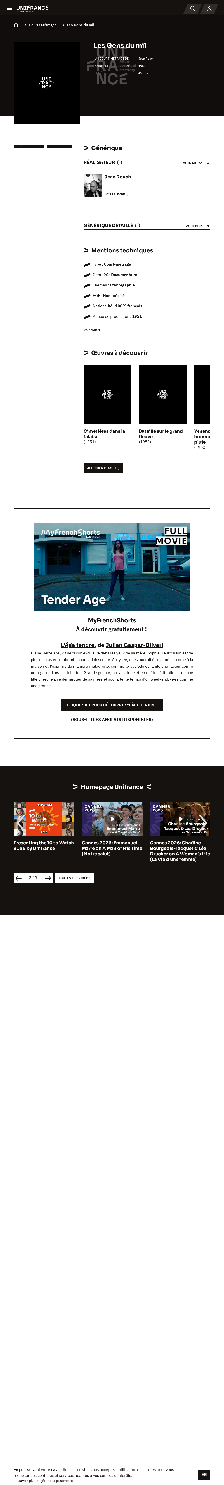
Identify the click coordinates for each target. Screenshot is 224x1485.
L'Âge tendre (77, 645)
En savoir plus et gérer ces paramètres (44, 1480)
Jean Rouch (146, 59)
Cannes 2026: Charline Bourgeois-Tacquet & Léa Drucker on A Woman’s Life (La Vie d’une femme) (180, 851)
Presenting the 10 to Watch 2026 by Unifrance (44, 845)
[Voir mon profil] (209, 9)
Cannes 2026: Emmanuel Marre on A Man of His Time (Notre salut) (112, 848)
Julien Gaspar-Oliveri (134, 645)
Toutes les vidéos (74, 878)
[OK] (204, 1474)
